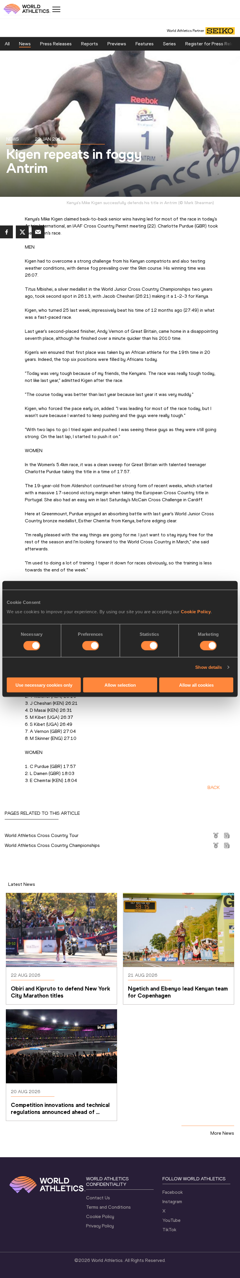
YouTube (171, 1220)
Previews (116, 43)
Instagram (172, 1201)
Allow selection (120, 684)
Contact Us (98, 1198)
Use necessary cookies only (44, 684)
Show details (208, 667)
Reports (89, 43)
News (25, 43)
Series (169, 43)
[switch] (90, 645)
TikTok (169, 1229)
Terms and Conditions (108, 1207)
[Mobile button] (56, 9)
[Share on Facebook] (6, 231)
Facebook (172, 1192)
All (7, 43)
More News (222, 1133)
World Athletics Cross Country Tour (41, 835)
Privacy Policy (100, 1226)
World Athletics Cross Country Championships (52, 845)
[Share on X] (22, 231)
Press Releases (56, 43)
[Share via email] (38, 231)
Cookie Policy (196, 611)
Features (145, 43)
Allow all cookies (196, 684)
